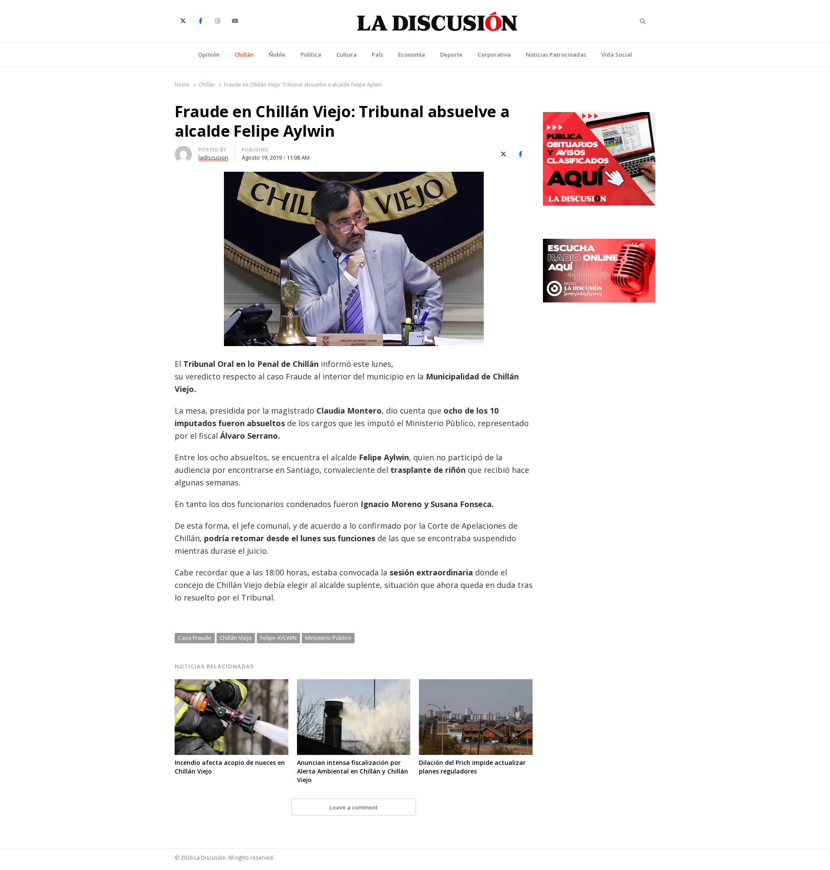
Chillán (244, 54)
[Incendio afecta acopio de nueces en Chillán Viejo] (231, 684)
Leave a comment (353, 807)
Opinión (209, 54)
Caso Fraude (194, 638)
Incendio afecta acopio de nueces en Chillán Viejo (230, 766)
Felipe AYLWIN (278, 638)
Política (310, 54)
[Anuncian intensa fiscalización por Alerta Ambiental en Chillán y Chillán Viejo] (354, 684)
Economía (411, 54)
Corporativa (494, 54)
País (377, 54)
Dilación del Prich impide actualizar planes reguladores (472, 766)
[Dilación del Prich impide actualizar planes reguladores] (476, 684)
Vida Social (616, 54)
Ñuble (277, 54)
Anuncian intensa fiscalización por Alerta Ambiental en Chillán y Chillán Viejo (352, 771)
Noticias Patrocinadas (556, 54)
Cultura (346, 54)
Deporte (451, 54)
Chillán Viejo (236, 638)
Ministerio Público (328, 638)
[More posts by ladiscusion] (183, 151)
